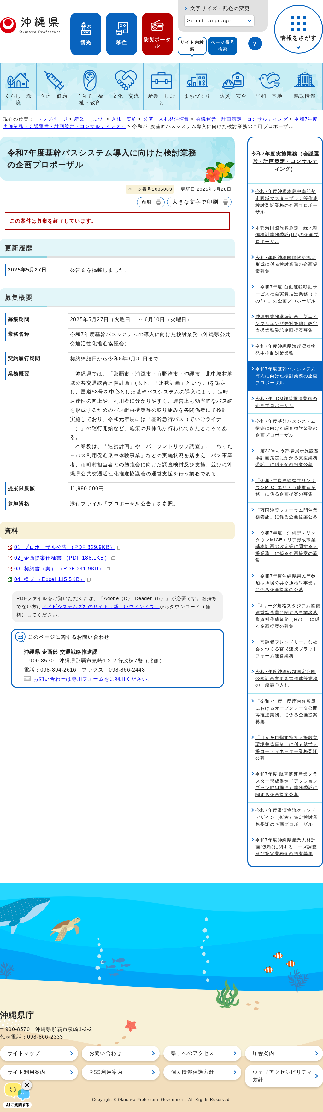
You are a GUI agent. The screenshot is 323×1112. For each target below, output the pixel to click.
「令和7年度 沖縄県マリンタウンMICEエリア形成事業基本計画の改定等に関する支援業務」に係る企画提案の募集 (286, 546)
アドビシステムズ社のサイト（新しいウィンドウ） (101, 606)
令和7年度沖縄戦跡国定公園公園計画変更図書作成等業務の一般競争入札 (286, 678)
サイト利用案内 (26, 1072)
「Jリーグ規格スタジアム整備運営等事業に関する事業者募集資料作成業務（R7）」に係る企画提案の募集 (287, 616)
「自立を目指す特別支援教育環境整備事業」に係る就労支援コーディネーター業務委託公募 (286, 747)
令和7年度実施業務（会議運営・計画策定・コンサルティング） (285, 161)
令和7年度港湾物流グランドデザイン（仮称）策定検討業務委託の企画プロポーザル (286, 817)
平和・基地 (269, 96)
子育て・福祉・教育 (89, 99)
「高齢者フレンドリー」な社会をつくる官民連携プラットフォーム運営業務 (286, 648)
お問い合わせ (105, 1053)
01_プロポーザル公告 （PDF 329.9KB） (64, 547)
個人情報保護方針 (192, 1072)
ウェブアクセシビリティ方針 (282, 1075)
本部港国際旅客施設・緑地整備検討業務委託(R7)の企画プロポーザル (287, 234)
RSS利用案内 (106, 1072)
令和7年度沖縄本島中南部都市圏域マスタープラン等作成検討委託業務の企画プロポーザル (286, 201)
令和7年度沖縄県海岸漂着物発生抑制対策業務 (285, 350)
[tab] (192, 46)
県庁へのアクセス (192, 1053)
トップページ (52, 119)
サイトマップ (24, 1053)
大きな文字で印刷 (195, 202)
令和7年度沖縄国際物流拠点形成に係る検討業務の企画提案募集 (286, 264)
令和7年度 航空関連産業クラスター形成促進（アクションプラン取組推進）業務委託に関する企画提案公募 (286, 784)
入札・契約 (124, 119)
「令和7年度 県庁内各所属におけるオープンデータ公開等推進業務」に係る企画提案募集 (286, 711)
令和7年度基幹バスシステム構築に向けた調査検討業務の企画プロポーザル (286, 428)
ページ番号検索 (223, 45)
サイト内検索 (192, 45)
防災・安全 (233, 96)
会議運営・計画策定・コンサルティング (242, 119)
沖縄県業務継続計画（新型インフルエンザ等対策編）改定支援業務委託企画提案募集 (286, 323)
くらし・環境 (18, 99)
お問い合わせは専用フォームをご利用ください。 (93, 679)
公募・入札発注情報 (167, 119)
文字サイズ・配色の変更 (220, 8)
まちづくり (197, 96)
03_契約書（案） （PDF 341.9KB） (59, 568)
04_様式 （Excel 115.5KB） (49, 579)
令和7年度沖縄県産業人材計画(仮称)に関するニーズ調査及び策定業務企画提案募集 (286, 846)
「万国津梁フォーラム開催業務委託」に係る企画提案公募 (286, 514)
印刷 (146, 202)
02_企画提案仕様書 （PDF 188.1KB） (62, 558)
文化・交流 (125, 96)
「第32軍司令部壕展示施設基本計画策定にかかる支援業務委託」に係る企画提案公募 (287, 457)
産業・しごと (161, 99)
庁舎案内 (263, 1053)
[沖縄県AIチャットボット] (17, 1094)
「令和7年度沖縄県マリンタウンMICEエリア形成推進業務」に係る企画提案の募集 (285, 487)
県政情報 (305, 96)
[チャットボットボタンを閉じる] (27, 1085)
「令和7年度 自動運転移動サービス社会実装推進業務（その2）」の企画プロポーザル (286, 293)
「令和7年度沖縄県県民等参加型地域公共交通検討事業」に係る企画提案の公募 (286, 582)
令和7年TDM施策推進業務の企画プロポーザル (286, 402)
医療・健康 (54, 96)
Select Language (209, 20)
